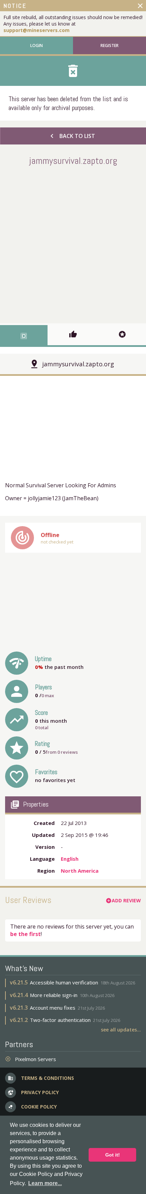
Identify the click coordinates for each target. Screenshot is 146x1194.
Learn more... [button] (45, 1183)
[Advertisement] (73, 243)
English (69, 858)
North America (79, 870)
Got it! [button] (112, 1155)
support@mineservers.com (36, 30)
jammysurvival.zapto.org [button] (78, 364)
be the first (25, 934)
